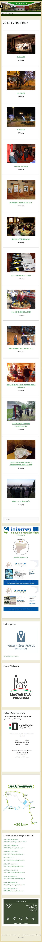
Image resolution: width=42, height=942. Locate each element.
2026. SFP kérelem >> (10, 888)
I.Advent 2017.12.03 (21, 166)
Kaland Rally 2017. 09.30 (21, 275)
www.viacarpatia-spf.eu (21, 557)
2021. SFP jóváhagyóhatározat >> (14, 860)
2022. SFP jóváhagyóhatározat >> (14, 872)
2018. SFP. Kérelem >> (11, 845)
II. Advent (21, 130)
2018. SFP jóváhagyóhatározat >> (14, 848)
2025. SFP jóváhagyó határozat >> (14, 885)
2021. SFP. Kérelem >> (11, 858)
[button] (1, 6)
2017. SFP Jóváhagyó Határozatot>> (15, 842)
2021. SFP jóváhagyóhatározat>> (14, 866)
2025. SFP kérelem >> (10, 882)
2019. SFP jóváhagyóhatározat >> (14, 854)
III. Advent (21, 93)
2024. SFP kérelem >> (10, 876)
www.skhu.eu (21, 535)
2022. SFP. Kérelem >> (11, 870)
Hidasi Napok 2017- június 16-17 (21, 348)
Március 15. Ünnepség (21, 501)
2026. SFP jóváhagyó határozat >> (14, 891)
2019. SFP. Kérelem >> (11, 851)
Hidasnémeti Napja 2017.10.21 (21, 202)
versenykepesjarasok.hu (11, 656)
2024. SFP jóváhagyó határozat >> (14, 878)
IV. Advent (21, 57)
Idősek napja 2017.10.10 (21, 239)
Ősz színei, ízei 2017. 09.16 (21, 312)
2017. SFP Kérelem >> (11, 839)
